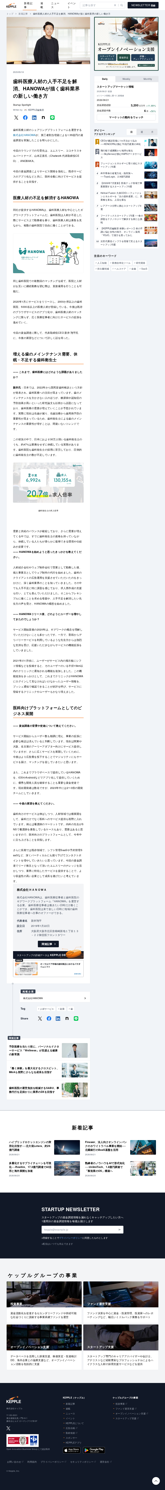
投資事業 (120, 1403)
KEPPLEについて (75, 1423)
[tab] (105, 79)
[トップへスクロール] (156, 1481)
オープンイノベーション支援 (131, 1413)
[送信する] (119, 1229)
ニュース (55, 5)
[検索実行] (121, 5)
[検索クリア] (115, 5)
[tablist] (126, 79)
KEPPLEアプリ (74, 1442)
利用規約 (32, 1461)
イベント (72, 5)
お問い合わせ (14, 1461)
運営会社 (104, 1461)
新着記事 (28, 5)
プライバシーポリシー (70, 1237)
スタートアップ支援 (126, 1418)
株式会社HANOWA (24, 135)
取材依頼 (70, 1432)
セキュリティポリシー (81, 1461)
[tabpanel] (126, 102)
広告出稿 (70, 1428)
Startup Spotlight (22, 104)
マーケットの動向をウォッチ (126, 117)
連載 (41, 5)
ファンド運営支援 (125, 1408)
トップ (9, 13)
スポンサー (71, 1437)
